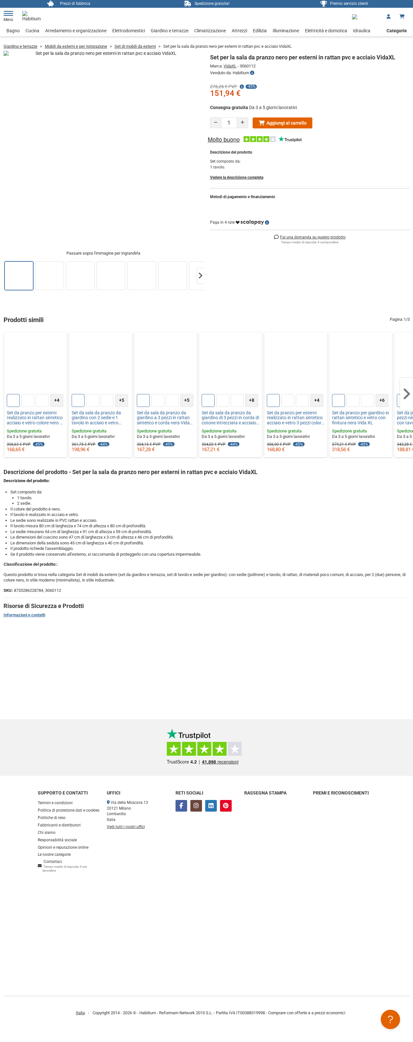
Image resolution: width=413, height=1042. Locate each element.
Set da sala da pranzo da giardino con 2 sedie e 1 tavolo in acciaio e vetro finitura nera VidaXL (96, 417)
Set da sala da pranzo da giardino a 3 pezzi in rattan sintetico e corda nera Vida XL (163, 417)
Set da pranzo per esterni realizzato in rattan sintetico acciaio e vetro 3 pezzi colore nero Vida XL (295, 417)
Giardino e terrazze (169, 30)
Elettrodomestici (128, 30)
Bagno (13, 30)
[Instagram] (196, 806)
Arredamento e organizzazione (75, 30)
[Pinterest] (226, 806)
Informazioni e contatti (24, 614)
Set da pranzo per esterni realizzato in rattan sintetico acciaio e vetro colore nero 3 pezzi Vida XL (35, 417)
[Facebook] (181, 806)
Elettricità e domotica (326, 30)
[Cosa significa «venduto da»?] (252, 73)
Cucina (32, 30)
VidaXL (230, 66)
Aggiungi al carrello (287, 123)
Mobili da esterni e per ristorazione (76, 46)
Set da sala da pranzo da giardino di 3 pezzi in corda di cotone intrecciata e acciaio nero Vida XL (230, 417)
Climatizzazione (210, 30)
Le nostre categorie (54, 854)
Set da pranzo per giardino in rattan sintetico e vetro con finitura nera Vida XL (360, 417)
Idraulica (361, 30)
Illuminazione (286, 30)
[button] (200, 275)
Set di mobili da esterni (135, 46)
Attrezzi (239, 30)
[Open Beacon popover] (390, 1019)
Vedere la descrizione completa (236, 177)
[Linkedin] (211, 806)
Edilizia (260, 30)
